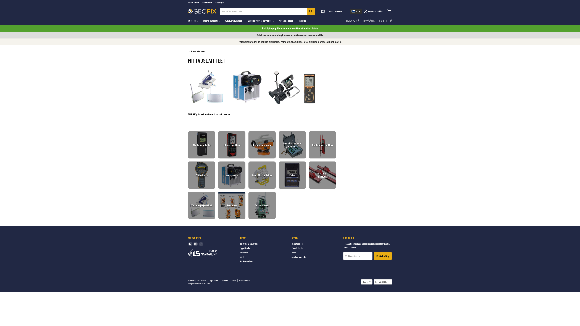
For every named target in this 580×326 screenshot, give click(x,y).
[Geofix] (209, 257)
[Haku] (311, 11)
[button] (356, 11)
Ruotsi (381, 282)
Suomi (365, 282)
